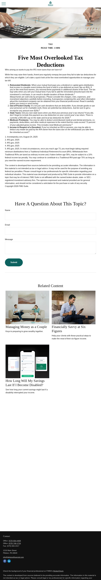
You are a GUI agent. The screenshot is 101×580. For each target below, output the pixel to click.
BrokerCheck (58, 571)
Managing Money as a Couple (26, 327)
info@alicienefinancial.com (13, 557)
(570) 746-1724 (15, 543)
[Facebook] (4, 561)
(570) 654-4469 (15, 541)
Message (9, 239)
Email (7, 225)
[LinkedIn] (9, 561)
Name (7, 210)
